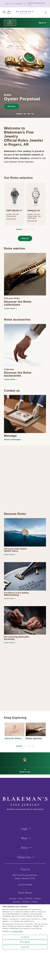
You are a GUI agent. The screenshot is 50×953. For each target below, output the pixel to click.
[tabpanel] (25, 73)
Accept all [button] (25, 937)
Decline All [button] (25, 947)
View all (25, 238)
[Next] (48, 73)
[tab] (19, 113)
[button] (46, 12)
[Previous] (2, 73)
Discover (12, 106)
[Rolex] (10, 23)
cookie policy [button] (17, 931)
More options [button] (25, 942)
